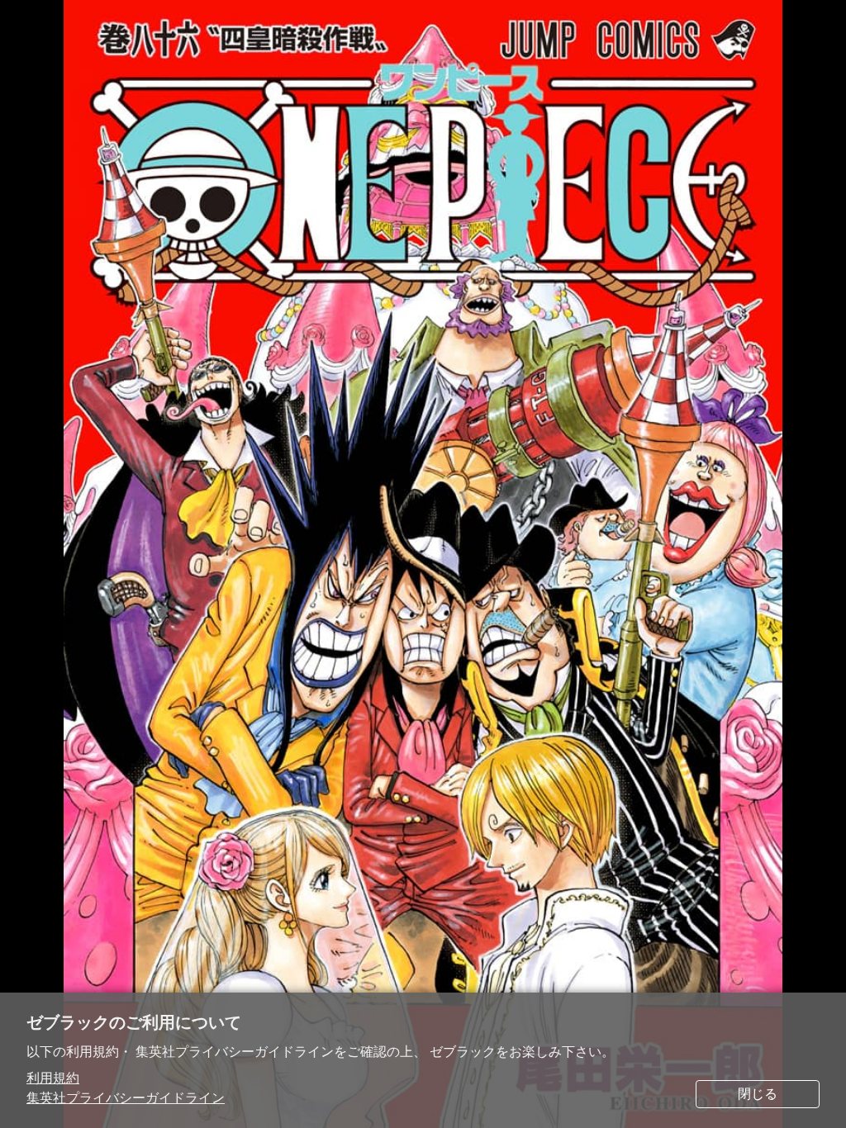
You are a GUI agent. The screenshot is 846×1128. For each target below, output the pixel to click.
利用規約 (52, 1078)
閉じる (757, 1094)
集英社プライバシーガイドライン (125, 1098)
